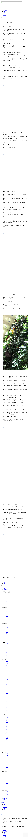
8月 (7, 597)
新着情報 (5, 589)
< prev (4, 582)
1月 (7, 605)
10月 (7, 627)
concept (5, 10)
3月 (7, 619)
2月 (7, 604)
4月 (7, 603)
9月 (7, 611)
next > (4, 583)
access (4, 15)
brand (4, 11)
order (4, 12)
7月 (7, 598)
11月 (7, 610)
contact (4, 14)
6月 (7, 600)
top (4, 7)
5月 (7, 601)
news (4, 9)
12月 (7, 608)
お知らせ (5, 588)
